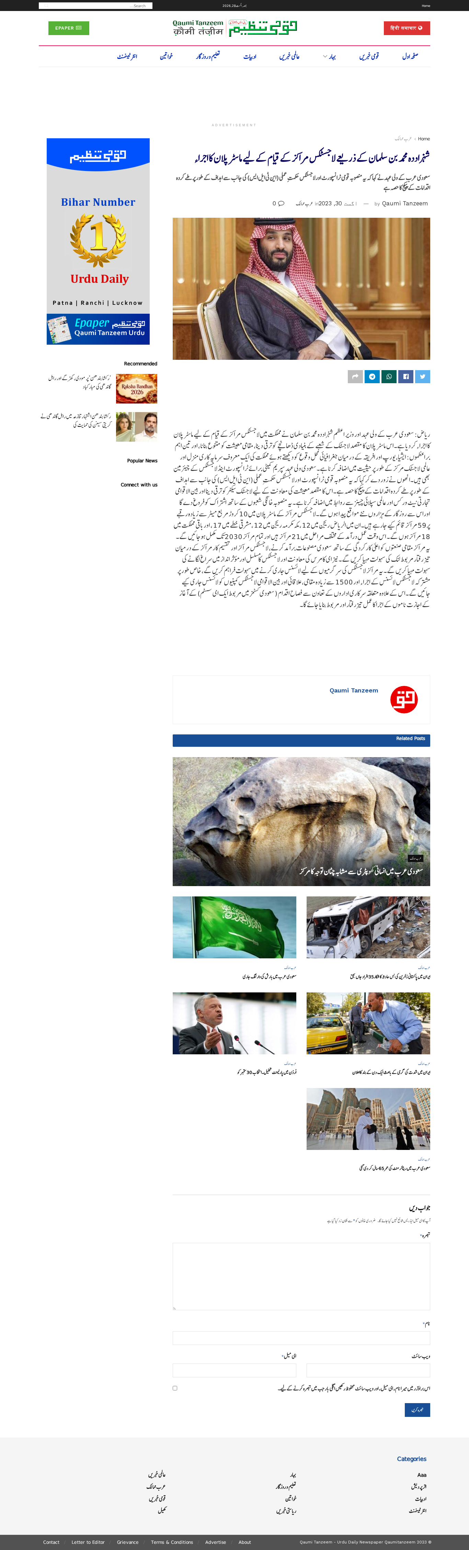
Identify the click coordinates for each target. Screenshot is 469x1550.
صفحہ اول (410, 57)
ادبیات (249, 57)
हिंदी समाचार (404, 28)
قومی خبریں (369, 57)
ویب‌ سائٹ (421, 1356)
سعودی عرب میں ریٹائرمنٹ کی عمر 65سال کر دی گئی (394, 1168)
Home (426, 5)
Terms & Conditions (172, 1542)
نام (426, 1323)
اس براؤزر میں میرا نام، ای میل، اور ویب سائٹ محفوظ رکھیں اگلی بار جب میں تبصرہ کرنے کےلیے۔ (354, 1388)
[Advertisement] (234, 91)
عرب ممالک (403, 138)
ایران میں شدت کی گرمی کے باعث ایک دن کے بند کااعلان (391, 1072)
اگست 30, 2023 (338, 203)
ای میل (289, 1356)
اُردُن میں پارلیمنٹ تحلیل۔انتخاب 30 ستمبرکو (266, 1072)
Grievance (128, 1542)
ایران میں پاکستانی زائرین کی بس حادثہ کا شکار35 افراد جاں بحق (390, 976)
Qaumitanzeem (400, 1542)
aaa (421, 1475)
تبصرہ (425, 1235)
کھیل (162, 1511)
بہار (332, 57)
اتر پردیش (418, 1487)
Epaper (65, 28)
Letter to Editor (88, 1542)
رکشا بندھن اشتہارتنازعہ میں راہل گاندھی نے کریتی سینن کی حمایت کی (76, 420)
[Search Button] (44, 5)
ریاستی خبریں (286, 1511)
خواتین (166, 57)
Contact (51, 1542)
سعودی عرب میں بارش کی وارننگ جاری (269, 976)
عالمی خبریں (289, 57)
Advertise (215, 1542)
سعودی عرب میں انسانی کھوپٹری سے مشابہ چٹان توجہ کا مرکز (361, 871)
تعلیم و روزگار (208, 57)
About (245, 1542)
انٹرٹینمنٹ (127, 57)
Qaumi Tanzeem (405, 203)
